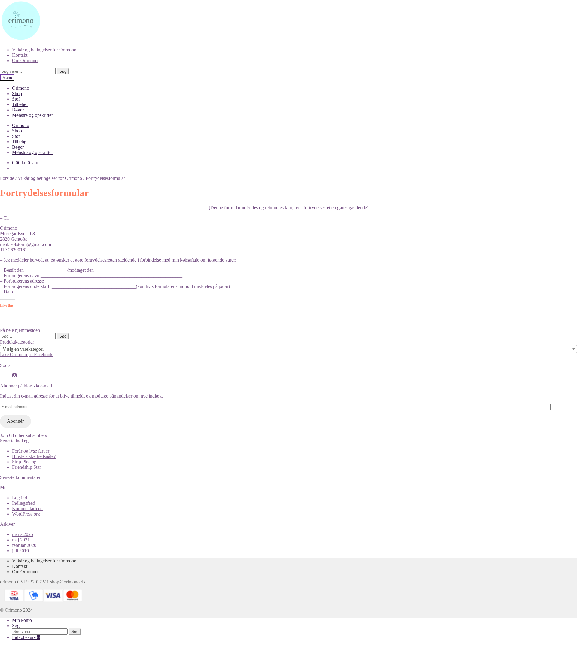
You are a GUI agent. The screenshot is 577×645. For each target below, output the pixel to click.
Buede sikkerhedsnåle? (34, 456)
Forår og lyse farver (30, 450)
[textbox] (288, 349)
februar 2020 (24, 545)
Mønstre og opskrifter (32, 115)
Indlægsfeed (23, 503)
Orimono (20, 88)
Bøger (18, 109)
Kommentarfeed (27, 508)
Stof (16, 98)
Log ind (19, 497)
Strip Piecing (24, 461)
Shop (17, 93)
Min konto (22, 620)
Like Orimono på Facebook (26, 354)
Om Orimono (25, 60)
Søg (62, 71)
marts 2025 (22, 534)
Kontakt (19, 55)
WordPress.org (26, 513)
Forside (7, 178)
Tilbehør (20, 104)
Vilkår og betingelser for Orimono (44, 49)
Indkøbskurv (26, 637)
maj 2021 (21, 539)
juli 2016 (20, 550)
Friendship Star (26, 467)
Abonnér (15, 421)
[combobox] (288, 349)
